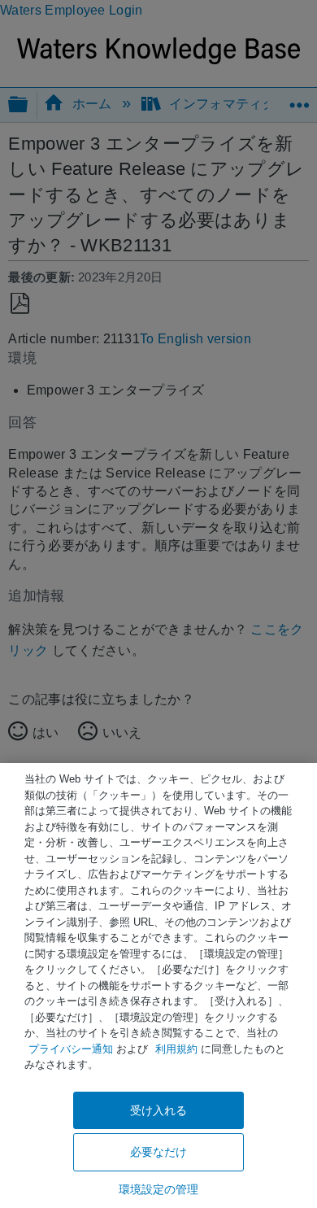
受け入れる (159, 1110)
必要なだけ (159, 1151)
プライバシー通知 (70, 1049)
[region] (158, 985)
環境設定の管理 (159, 1189)
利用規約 (176, 1049)
